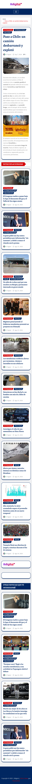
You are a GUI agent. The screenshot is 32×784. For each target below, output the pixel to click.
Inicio (4, 19)
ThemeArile (16, 781)
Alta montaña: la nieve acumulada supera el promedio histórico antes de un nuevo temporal (15, 510)
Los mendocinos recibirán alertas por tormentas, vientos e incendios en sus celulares (16, 361)
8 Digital (8, 54)
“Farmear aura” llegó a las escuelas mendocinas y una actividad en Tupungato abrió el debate (15, 668)
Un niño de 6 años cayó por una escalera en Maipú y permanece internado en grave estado (15, 284)
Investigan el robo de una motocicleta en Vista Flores (13, 430)
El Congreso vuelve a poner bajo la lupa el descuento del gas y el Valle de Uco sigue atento (15, 198)
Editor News (24, 778)
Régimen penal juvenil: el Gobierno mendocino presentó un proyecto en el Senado (16, 324)
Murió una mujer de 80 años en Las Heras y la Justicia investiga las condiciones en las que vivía (15, 711)
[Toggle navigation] (16, 11)
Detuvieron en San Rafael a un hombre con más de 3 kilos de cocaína (15, 394)
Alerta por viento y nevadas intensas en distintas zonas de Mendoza (14, 470)
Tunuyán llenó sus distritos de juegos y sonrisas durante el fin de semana (15, 547)
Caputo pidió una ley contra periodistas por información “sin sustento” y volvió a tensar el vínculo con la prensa (15, 239)
